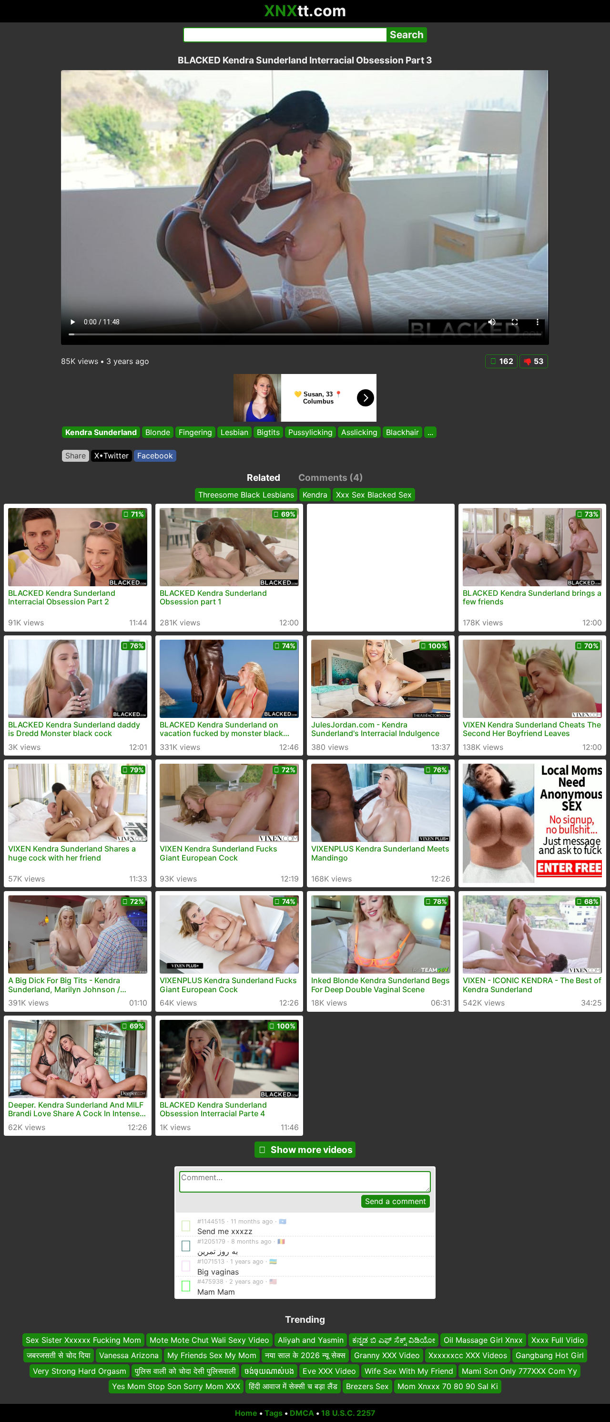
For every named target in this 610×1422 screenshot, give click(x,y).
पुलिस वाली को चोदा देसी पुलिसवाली (185, 1371)
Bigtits (268, 432)
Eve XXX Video (329, 1371)
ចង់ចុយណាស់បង (269, 1371)
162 (506, 361)
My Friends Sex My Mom (211, 1355)
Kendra (315, 494)
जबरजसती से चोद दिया (59, 1355)
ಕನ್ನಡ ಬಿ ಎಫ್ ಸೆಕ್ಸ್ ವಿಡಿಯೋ (393, 1340)
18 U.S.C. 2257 (348, 1413)
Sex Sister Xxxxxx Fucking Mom (83, 1340)
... (430, 432)
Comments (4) (330, 477)
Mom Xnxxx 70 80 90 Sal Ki (447, 1386)
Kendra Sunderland (101, 432)
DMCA (302, 1413)
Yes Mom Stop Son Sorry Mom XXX (176, 1386)
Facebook (155, 455)
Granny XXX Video (387, 1355)
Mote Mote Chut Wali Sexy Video (209, 1340)
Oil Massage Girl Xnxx (483, 1340)
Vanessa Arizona (129, 1355)
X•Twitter (111, 455)
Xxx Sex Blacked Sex (374, 494)
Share (75, 455)
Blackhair (402, 432)
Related (263, 477)
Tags (273, 1413)
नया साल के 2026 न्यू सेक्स (305, 1355)
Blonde (157, 432)
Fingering (195, 432)
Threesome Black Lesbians (246, 494)
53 (539, 361)
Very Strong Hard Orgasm (79, 1371)
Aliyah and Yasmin (311, 1340)
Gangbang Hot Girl (550, 1355)
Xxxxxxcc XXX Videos (467, 1355)
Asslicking (359, 432)
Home (246, 1413)
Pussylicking (310, 432)
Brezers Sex (367, 1386)
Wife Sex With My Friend (409, 1371)
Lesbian (234, 432)
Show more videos (312, 1149)
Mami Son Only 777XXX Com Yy (519, 1371)
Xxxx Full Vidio (557, 1340)
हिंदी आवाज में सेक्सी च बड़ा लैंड (293, 1386)
